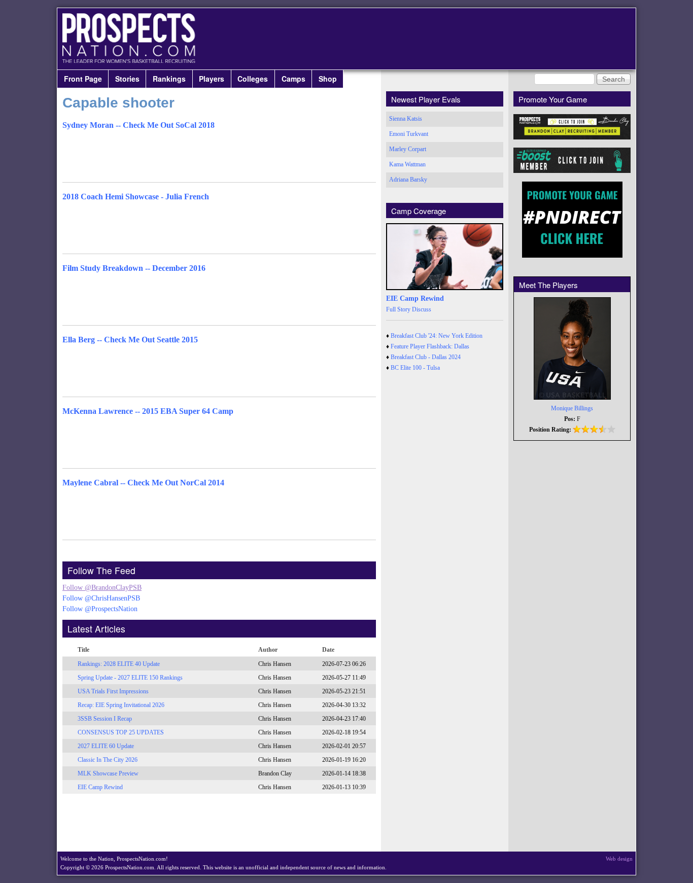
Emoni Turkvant (408, 133)
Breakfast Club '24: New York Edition (436, 335)
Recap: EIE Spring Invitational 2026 (121, 705)
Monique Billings (572, 408)
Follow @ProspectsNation (99, 609)
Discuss (421, 309)
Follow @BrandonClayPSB (102, 587)
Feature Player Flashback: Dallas (430, 346)
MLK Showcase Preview (108, 773)
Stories (127, 79)
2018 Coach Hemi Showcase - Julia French (135, 196)
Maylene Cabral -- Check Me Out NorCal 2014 (143, 482)
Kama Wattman (407, 164)
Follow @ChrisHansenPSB (101, 598)
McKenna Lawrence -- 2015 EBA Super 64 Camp (147, 411)
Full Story (398, 309)
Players (211, 79)
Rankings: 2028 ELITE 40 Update (119, 663)
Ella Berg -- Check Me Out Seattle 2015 (130, 339)
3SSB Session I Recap (105, 718)
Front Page (83, 79)
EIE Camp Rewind (100, 787)
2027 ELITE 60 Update (106, 746)
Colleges (252, 79)
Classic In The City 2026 (107, 759)
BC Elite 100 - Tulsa (415, 367)
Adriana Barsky (408, 179)
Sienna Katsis (405, 118)
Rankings (169, 79)
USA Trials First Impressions (113, 691)
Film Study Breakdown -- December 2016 (133, 268)
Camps (293, 79)
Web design (619, 859)
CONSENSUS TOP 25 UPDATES (121, 732)
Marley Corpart (407, 149)
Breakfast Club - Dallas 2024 (426, 357)
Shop (328, 79)
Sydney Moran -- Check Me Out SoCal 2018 (138, 125)
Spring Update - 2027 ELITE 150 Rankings (130, 677)
